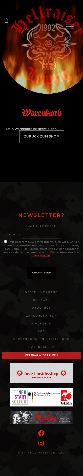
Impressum (41, 323)
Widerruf (41, 307)
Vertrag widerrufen (41, 355)
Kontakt (41, 299)
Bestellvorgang (41, 292)
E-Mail (15, 234)
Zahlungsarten (41, 315)
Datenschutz (42, 255)
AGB (41, 331)
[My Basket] (6, 20)
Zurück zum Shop (41, 136)
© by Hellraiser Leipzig (41, 452)
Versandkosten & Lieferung (41, 339)
